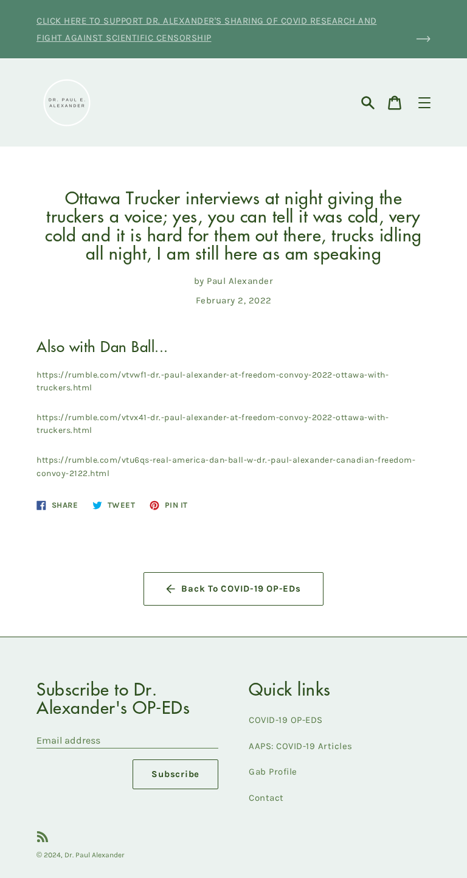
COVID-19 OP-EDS (286, 719)
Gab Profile (273, 771)
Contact (266, 797)
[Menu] (424, 102)
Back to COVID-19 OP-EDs (240, 588)
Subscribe (175, 774)
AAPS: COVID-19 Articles (301, 746)
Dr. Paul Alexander (94, 855)
